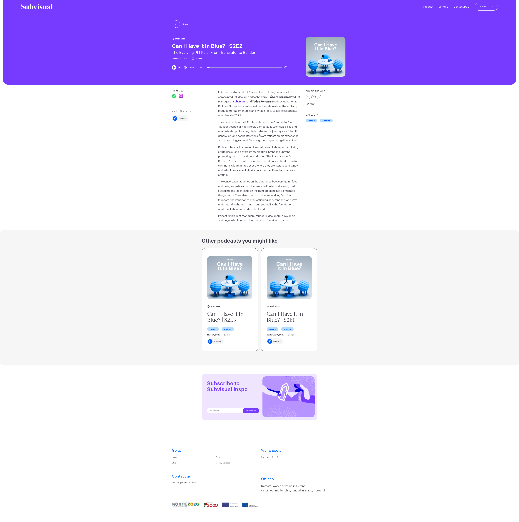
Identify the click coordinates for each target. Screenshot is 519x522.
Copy (312, 103)
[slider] (244, 67)
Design (311, 120)
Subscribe (251, 410)
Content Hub (461, 6)
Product (428, 6)
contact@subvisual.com (184, 482)
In (273, 457)
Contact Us (486, 6)
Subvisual (182, 118)
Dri (268, 457)
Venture (443, 6)
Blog (174, 463)
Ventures (220, 457)
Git (262, 457)
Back (185, 24)
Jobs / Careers (223, 463)
